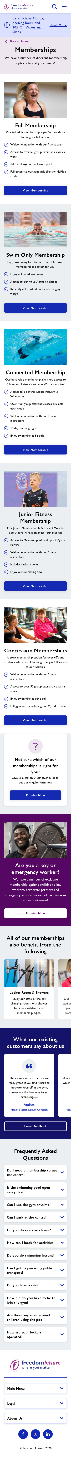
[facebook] (23, 1434)
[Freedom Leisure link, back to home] (18, 6)
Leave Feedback (35, 1126)
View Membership (35, 190)
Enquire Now (35, 795)
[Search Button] (54, 6)
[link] (64, 6)
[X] (35, 1434)
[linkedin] (48, 1434)
